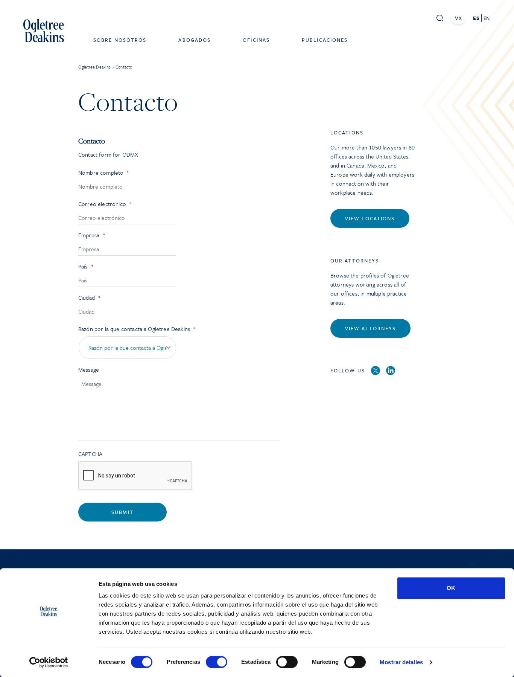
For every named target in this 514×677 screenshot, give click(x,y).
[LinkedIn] (390, 370)
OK (451, 588)
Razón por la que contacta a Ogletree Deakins (137, 329)
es (476, 18)
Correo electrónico (105, 204)
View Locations (370, 218)
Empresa (91, 235)
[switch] (216, 662)
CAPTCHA (90, 454)
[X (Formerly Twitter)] (375, 370)
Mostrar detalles (401, 662)
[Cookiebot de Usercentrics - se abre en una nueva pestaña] (49, 662)
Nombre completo (104, 173)
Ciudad (89, 298)
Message (88, 370)
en (487, 18)
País (86, 266)
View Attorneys (370, 328)
